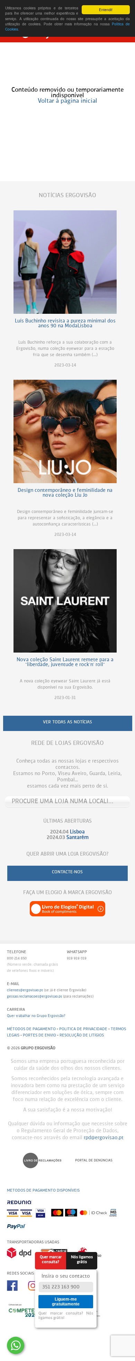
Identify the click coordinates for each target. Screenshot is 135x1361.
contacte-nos (67, 872)
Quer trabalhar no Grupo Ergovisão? (36, 1016)
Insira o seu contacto (66, 1276)
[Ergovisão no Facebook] (17, 1293)
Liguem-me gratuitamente (66, 1302)
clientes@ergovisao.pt (25, 990)
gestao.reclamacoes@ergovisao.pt (34, 996)
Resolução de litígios (82, 1035)
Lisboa (77, 832)
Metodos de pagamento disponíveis (43, 1190)
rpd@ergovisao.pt (104, 1137)
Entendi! (105, 9)
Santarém (77, 837)
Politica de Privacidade (83, 1029)
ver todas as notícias (67, 722)
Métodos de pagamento (31, 1029)
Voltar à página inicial (67, 101)
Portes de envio (39, 1035)
